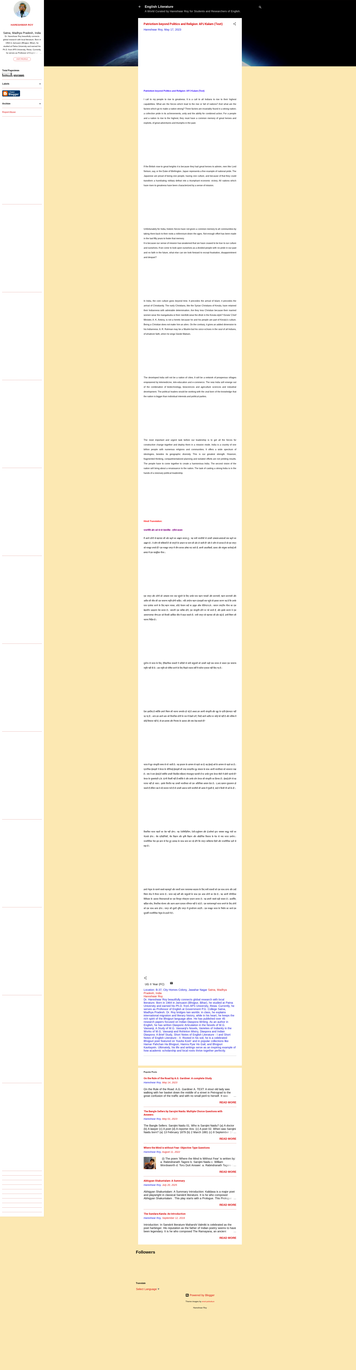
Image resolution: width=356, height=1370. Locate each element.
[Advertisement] (253, 59)
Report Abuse (9, 112)
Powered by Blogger (202, 1295)
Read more (227, 1102)
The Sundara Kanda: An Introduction (165, 1213)
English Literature (159, 6)
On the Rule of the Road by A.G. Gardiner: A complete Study (178, 1078)
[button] (234, 24)
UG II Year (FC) (154, 984)
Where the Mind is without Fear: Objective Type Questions (177, 1147)
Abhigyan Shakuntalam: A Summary (164, 1180)
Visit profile (22, 59)
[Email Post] (171, 983)
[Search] (260, 7)
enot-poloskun (208, 1301)
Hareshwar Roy (22, 24)
